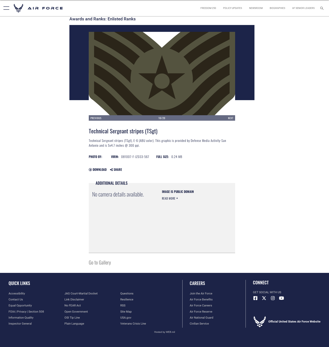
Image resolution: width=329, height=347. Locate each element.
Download (99, 169)
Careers (197, 283)
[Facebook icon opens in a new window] (255, 298)
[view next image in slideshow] (220, 73)
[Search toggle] (322, 8)
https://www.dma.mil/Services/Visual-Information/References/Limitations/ (183, 232)
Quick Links (19, 283)
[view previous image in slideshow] (103, 73)
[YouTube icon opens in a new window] (281, 298)
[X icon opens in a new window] (264, 298)
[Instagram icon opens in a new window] (272, 298)
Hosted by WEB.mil (164, 332)
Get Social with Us (267, 292)
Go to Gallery (100, 262)
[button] (5, 8)
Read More (169, 198)
